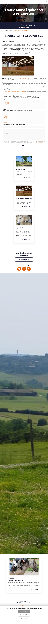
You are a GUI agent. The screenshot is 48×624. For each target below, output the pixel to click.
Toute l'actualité (33, 589)
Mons (5, 115)
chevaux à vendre (7, 107)
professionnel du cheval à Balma (31, 86)
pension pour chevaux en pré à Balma (33, 95)
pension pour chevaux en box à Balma (15, 91)
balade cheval (6, 102)
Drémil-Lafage (6, 113)
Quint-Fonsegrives (7, 118)
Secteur (6, 30)
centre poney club (7, 105)
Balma (10, 30)
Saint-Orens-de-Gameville (9, 121)
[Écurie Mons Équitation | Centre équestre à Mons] (2, 2)
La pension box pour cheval (24, 228)
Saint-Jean (6, 119)
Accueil (2, 30)
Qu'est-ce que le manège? (24, 199)
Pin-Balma (6, 117)
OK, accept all (24, 611)
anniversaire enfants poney (9, 101)
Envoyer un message (24, 259)
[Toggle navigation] (46, 1)
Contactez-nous (39, 1)
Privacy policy (24, 621)
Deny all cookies (24, 614)
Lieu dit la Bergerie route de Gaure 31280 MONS (24, 25)
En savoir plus (26, 177)
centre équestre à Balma (26, 41)
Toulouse (5, 122)
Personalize (24, 618)
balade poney (6, 103)
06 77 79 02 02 (24, 24)
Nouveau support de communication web (20, 580)
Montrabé (5, 116)
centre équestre (7, 104)
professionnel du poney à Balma (38, 82)
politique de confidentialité (39, 142)
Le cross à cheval (21, 169)
